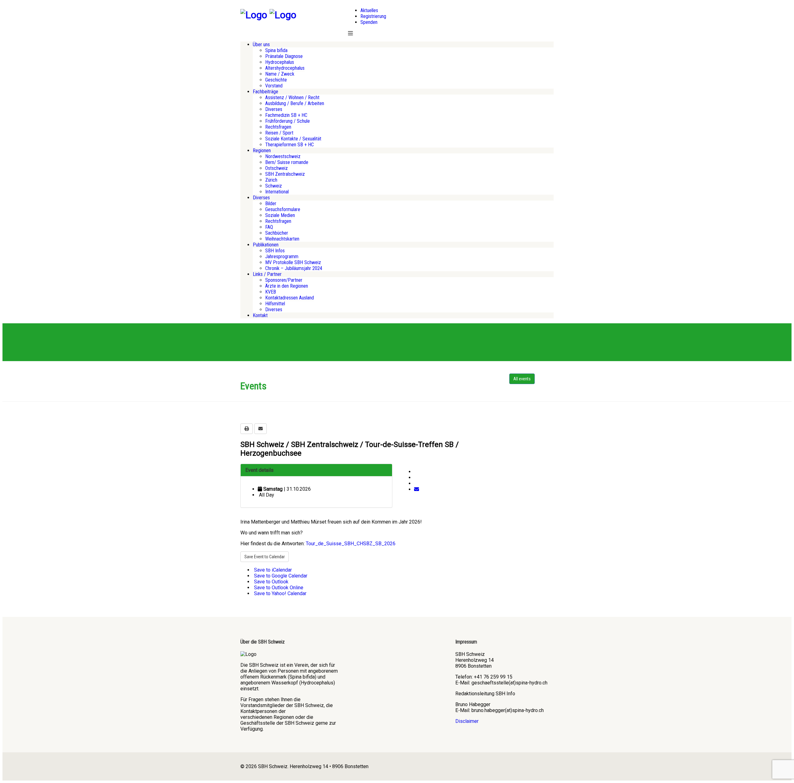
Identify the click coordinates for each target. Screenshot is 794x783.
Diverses (273, 109)
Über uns (261, 44)
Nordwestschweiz (283, 156)
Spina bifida (276, 50)
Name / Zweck (279, 74)
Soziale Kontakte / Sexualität (293, 139)
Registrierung (373, 16)
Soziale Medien (280, 215)
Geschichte (276, 80)
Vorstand (274, 86)
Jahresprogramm (281, 256)
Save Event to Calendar (264, 556)
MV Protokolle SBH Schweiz (293, 262)
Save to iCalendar (272, 570)
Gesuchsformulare (282, 209)
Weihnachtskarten (282, 239)
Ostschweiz (276, 168)
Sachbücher (276, 233)
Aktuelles (369, 10)
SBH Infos (275, 251)
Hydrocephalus (279, 62)
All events (522, 378)
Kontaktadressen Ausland (289, 298)
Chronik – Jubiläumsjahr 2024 (293, 268)
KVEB (270, 292)
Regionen (262, 150)
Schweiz (273, 186)
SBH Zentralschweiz (285, 174)
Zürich (271, 180)
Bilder (270, 203)
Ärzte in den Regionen (286, 286)
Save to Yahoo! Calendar (279, 593)
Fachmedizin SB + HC (286, 115)
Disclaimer (467, 721)
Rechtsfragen (278, 127)
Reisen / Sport (279, 133)
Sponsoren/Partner (283, 280)
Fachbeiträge (265, 92)
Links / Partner (267, 274)
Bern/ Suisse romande (286, 162)
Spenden (368, 22)
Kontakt (260, 315)
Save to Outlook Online (278, 588)
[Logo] (253, 15)
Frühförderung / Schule (287, 121)
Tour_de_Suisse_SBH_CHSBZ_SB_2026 (350, 543)
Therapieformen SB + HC (289, 145)
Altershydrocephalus (285, 68)
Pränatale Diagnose (284, 56)
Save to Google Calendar (280, 576)
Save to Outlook (270, 582)
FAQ (269, 227)
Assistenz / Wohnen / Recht (292, 97)
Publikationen (266, 245)
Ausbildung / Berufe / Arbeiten (294, 103)
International (277, 192)
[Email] (416, 489)
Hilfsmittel (275, 304)
